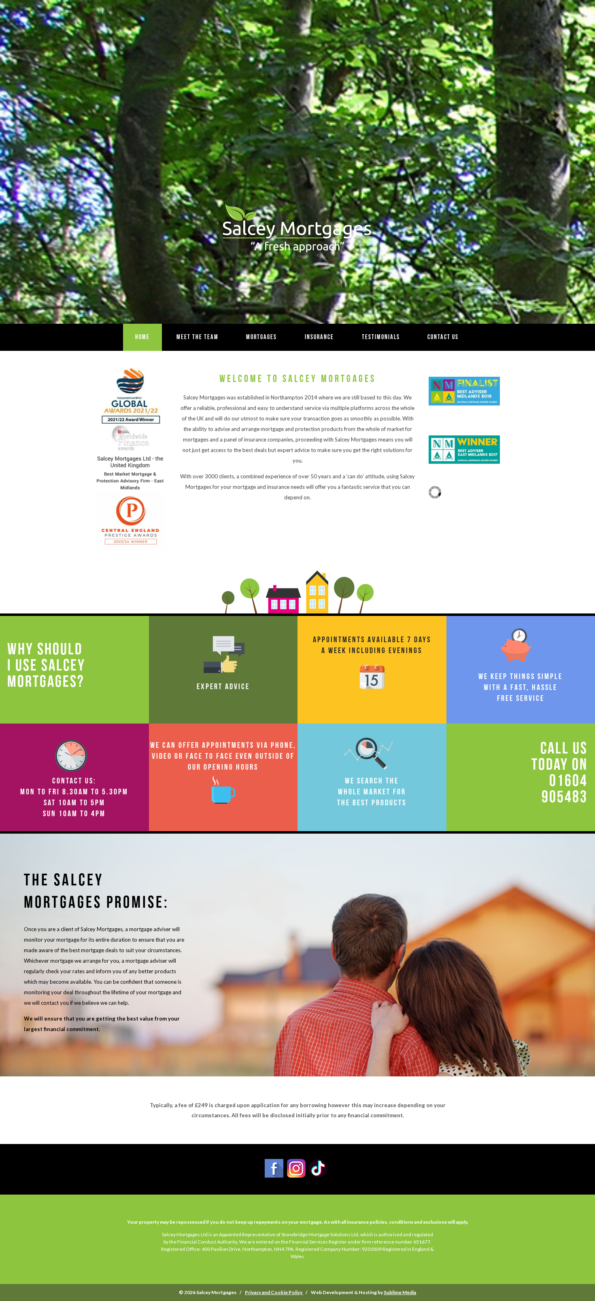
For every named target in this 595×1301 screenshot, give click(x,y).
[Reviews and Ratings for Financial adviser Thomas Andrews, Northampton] (435, 496)
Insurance (319, 336)
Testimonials (381, 336)
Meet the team (197, 336)
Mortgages (261, 336)
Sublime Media (400, 1292)
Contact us (443, 336)
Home (142, 336)
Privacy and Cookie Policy (274, 1292)
